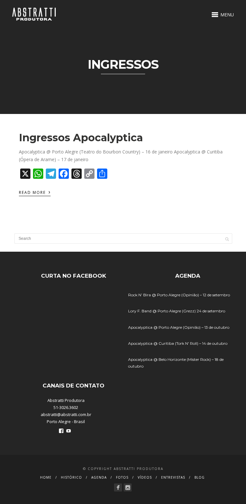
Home (46, 477)
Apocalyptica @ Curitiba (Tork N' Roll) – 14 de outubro (177, 343)
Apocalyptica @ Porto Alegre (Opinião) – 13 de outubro (178, 327)
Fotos (122, 477)
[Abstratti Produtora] (118, 487)
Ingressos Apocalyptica (81, 137)
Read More (35, 192)
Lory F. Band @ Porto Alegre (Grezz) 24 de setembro (176, 310)
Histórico (71, 477)
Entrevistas (173, 477)
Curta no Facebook (73, 276)
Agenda (99, 477)
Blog (199, 477)
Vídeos (145, 477)
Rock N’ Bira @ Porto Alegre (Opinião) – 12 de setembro (179, 294)
